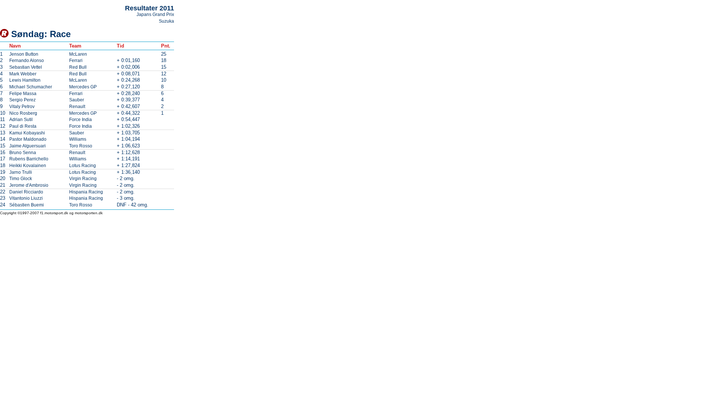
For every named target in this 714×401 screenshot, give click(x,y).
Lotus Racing (82, 165)
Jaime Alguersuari (27, 146)
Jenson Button (23, 54)
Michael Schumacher (30, 86)
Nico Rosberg (23, 113)
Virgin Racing (83, 178)
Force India (80, 119)
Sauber (76, 99)
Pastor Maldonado (27, 139)
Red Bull (78, 67)
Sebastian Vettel (25, 67)
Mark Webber (22, 73)
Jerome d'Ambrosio (28, 185)
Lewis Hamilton (25, 80)
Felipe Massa (22, 93)
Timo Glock (20, 178)
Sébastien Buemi (26, 205)
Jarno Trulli (20, 172)
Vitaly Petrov (22, 106)
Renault (77, 106)
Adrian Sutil (21, 119)
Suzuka (166, 21)
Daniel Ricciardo (26, 192)
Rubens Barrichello (28, 159)
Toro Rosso (80, 146)
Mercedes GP (83, 86)
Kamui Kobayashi (27, 133)
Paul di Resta (22, 126)
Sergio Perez (22, 99)
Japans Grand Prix (155, 14)
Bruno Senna (22, 152)
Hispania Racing (86, 192)
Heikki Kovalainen (27, 165)
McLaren (78, 54)
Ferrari (76, 60)
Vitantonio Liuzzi (26, 198)
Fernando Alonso (26, 60)
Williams (77, 139)
